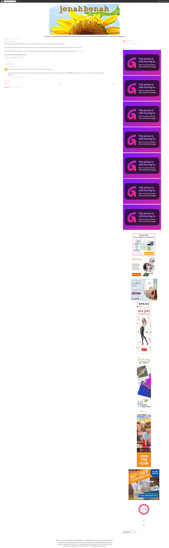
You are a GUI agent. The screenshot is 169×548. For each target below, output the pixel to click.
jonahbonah (128, 41)
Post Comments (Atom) (16, 87)
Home (60, 83)
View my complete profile (130, 43)
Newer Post (7, 83)
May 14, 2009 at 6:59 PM (16, 77)
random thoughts (14, 58)
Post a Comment (8, 81)
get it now (79, 51)
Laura (9, 67)
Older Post (113, 83)
